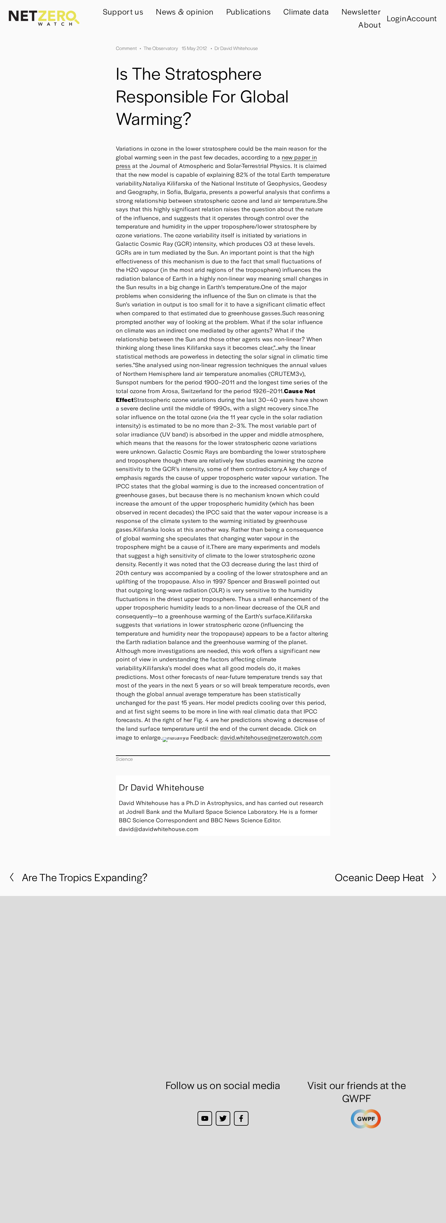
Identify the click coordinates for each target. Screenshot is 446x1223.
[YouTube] (205, 1118)
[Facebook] (241, 1118)
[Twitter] (223, 1118)
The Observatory (161, 48)
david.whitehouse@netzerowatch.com (271, 737)
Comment (126, 48)
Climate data (306, 11)
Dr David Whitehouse (236, 48)
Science (124, 758)
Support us (123, 11)
